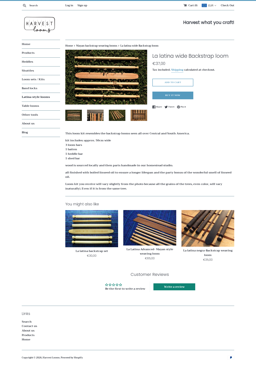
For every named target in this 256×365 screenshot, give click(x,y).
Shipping (177, 70)
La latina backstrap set (92, 251)
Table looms (30, 105)
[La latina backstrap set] (91, 228)
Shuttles (28, 70)
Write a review (174, 286)
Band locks (29, 88)
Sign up (82, 5)
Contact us (29, 326)
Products (28, 52)
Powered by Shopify (72, 358)
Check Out (227, 5)
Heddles (27, 61)
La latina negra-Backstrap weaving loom (207, 253)
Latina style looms (36, 97)
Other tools (30, 114)
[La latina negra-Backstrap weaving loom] (207, 228)
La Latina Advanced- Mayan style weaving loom (149, 251)
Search (27, 321)
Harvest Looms (51, 358)
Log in (69, 5)
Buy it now (172, 95)
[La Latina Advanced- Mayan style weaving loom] (149, 227)
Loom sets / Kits (33, 79)
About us (28, 123)
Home (26, 44)
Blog (25, 132)
